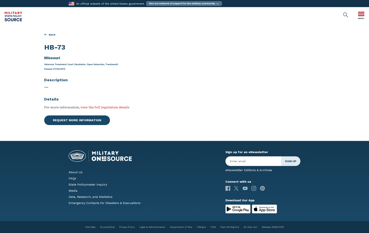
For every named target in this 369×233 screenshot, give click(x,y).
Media (73, 190)
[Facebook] (227, 188)
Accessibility (107, 227)
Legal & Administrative (152, 227)
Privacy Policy (127, 227)
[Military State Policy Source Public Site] (13, 20)
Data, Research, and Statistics (90, 197)
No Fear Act (250, 227)
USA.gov (201, 227)
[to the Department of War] (71, 3)
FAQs (72, 178)
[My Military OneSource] (237, 209)
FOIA (213, 227)
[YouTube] (245, 188)
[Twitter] (236, 188)
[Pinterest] (262, 188)
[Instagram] (253, 188)
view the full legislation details (104, 107)
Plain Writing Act (229, 227)
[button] (184, 3)
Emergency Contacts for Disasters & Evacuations (104, 203)
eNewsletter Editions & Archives (248, 170)
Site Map (90, 227)
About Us (75, 172)
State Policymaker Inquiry (88, 184)
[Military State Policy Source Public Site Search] (345, 15)
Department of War (181, 227)
